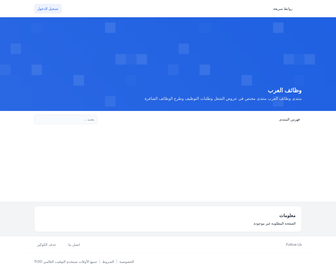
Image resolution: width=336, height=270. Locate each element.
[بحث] (48, 119)
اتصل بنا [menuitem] (74, 244)
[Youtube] (275, 245)
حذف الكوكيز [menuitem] (46, 244)
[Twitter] (279, 245)
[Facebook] (283, 245)
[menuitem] (285, 8)
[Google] (271, 245)
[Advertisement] (168, 164)
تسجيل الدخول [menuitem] (47, 8)
